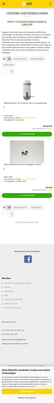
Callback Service (11, 304)
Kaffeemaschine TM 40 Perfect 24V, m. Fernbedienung (25, 103)
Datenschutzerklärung (43, 386)
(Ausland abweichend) (28, 118)
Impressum (8, 291)
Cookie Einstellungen (12, 308)
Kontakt (7, 287)
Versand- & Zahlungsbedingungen (17, 283)
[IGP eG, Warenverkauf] (27, 4)
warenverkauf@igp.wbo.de (16, 340)
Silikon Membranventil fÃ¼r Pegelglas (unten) (22, 164)
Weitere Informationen (27, 398)
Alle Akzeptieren (27, 391)
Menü (4, 4)
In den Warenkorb (27, 134)
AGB (6, 295)
